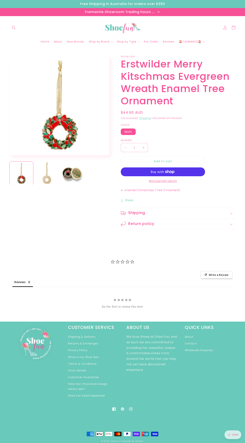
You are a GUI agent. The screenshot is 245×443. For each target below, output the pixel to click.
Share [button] (129, 200)
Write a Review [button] (219, 275)
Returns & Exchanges (83, 343)
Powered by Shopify (133, 441)
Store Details (77, 370)
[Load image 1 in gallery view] (21, 173)
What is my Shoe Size (83, 357)
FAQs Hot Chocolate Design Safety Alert (88, 386)
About (189, 337)
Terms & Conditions (82, 364)
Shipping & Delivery (82, 337)
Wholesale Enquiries (199, 350)
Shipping (145, 118)
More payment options (163, 181)
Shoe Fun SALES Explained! (86, 396)
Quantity (126, 140)
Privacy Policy (77, 350)
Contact (191, 343)
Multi (128, 132)
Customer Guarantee (83, 377)
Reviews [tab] (19, 282)
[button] (14, 27)
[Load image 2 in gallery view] (47, 173)
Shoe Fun (116, 441)
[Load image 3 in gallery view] (72, 173)
